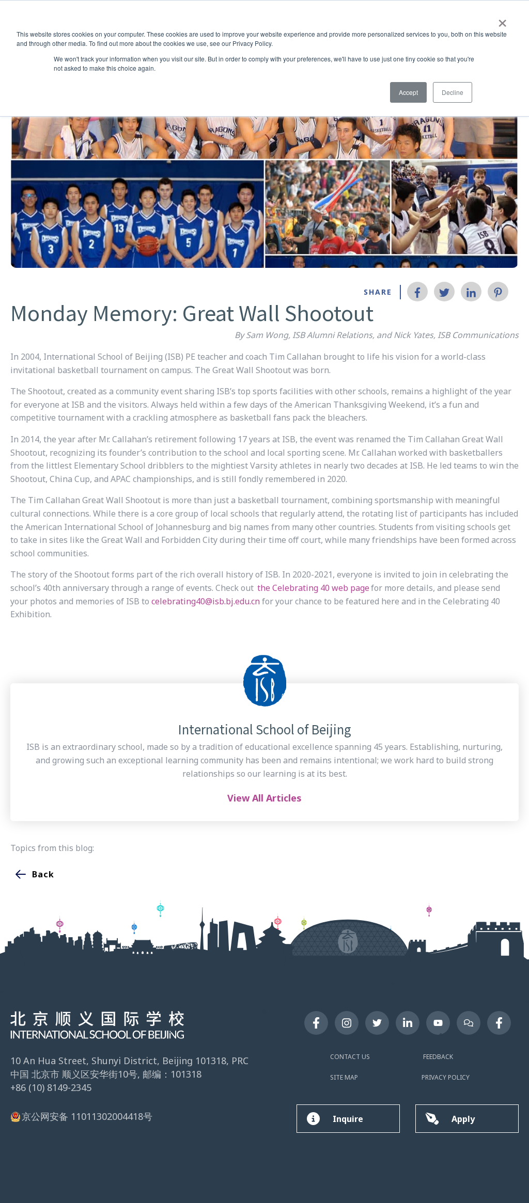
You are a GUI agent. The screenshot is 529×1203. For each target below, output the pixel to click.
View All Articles (264, 798)
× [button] (502, 19)
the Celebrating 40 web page (313, 588)
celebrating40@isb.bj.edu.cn (205, 601)
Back (43, 874)
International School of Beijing (264, 729)
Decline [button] (452, 92)
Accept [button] (408, 92)
